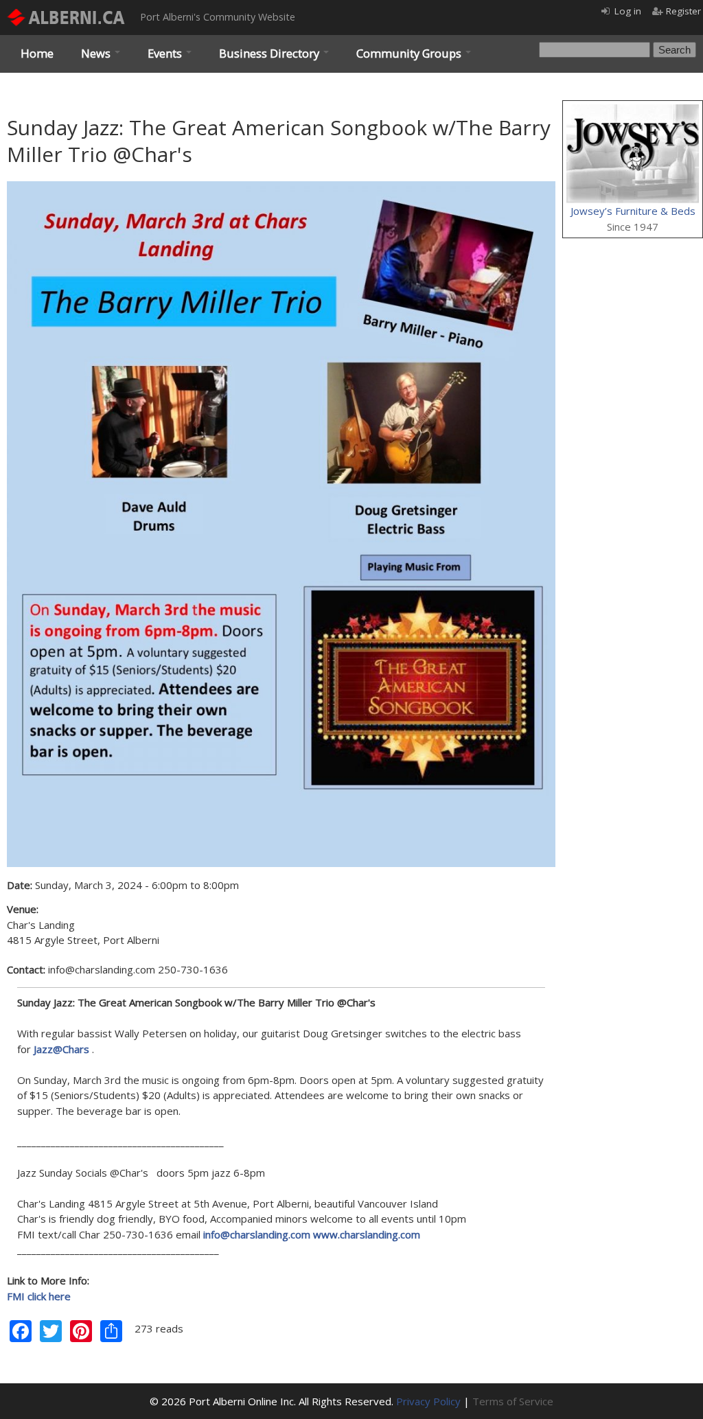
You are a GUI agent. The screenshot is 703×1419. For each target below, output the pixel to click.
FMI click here (39, 1296)
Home (37, 53)
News (97, 53)
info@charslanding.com (256, 1234)
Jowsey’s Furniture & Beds (633, 211)
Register (683, 11)
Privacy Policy (428, 1401)
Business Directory (270, 53)
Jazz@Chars (61, 1049)
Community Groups (410, 53)
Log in (627, 11)
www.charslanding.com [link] (366, 1234)
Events (166, 53)
